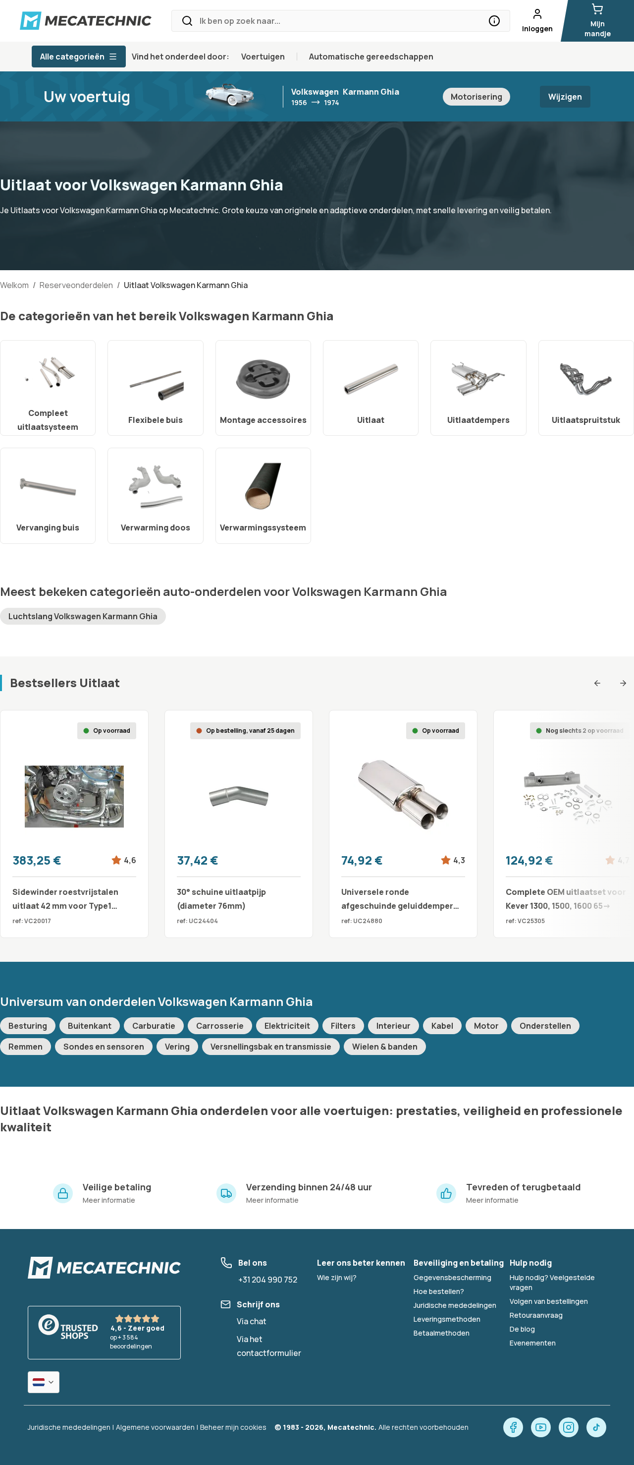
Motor (486, 1025)
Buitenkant (89, 1025)
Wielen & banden (385, 1046)
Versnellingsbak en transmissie (271, 1046)
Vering (177, 1046)
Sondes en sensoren (103, 1046)
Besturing (27, 1025)
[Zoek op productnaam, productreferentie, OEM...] (494, 21)
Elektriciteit (287, 1025)
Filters (343, 1025)
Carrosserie (220, 1025)
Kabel (442, 1025)
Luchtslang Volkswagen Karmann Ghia (83, 616)
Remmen (25, 1046)
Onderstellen (545, 1025)
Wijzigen (565, 96)
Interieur (393, 1025)
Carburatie (153, 1025)
